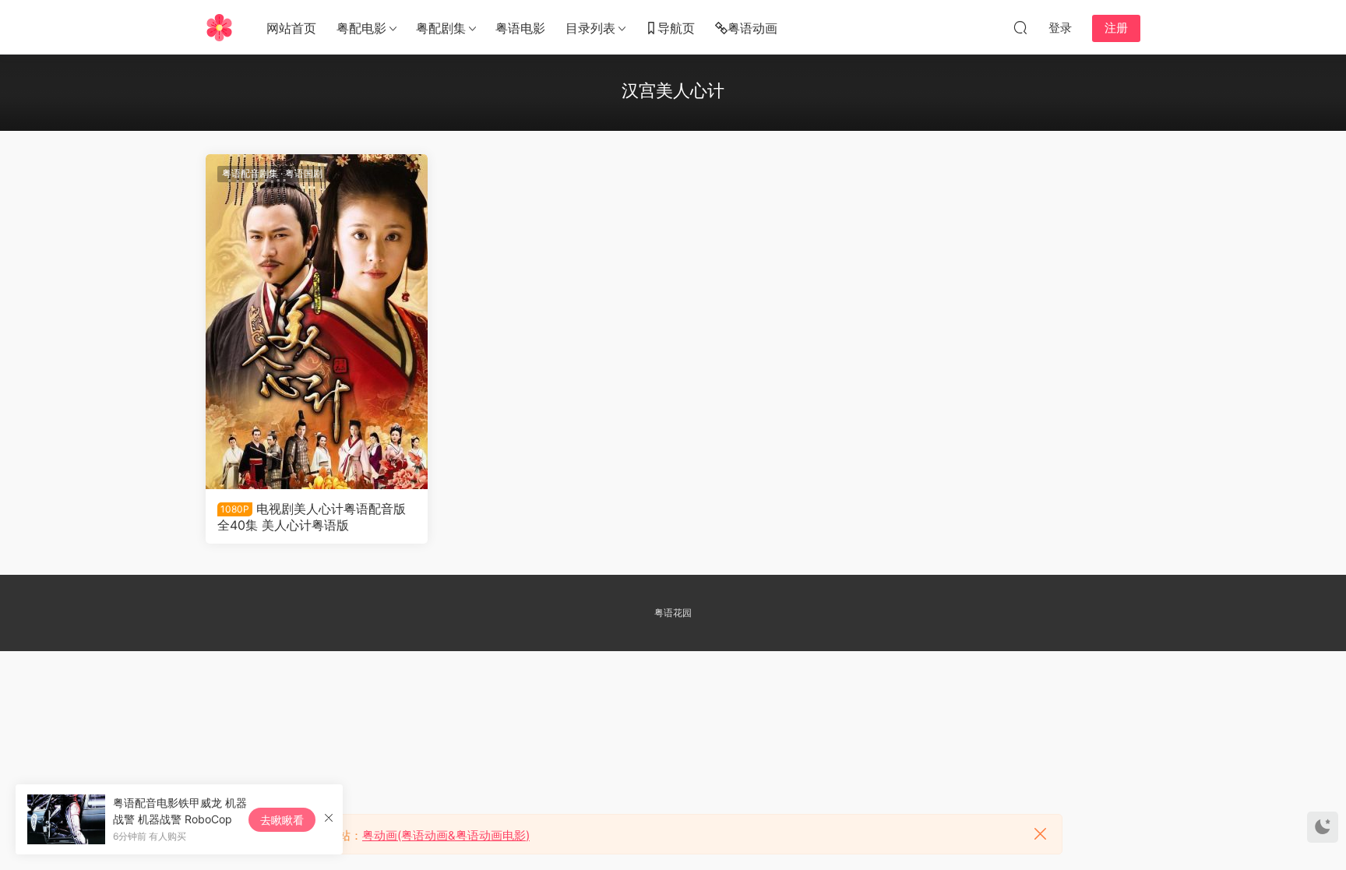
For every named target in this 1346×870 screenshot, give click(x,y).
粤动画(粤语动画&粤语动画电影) (446, 835)
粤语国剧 (303, 173)
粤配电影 (361, 28)
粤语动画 (752, 28)
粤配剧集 (441, 28)
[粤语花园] (219, 27)
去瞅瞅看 (282, 819)
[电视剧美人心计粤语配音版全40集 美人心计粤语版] (317, 321)
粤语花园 (673, 612)
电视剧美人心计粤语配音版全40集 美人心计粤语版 (311, 516)
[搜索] (1020, 27)
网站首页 (291, 28)
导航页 (676, 28)
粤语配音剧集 (250, 173)
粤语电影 (520, 28)
